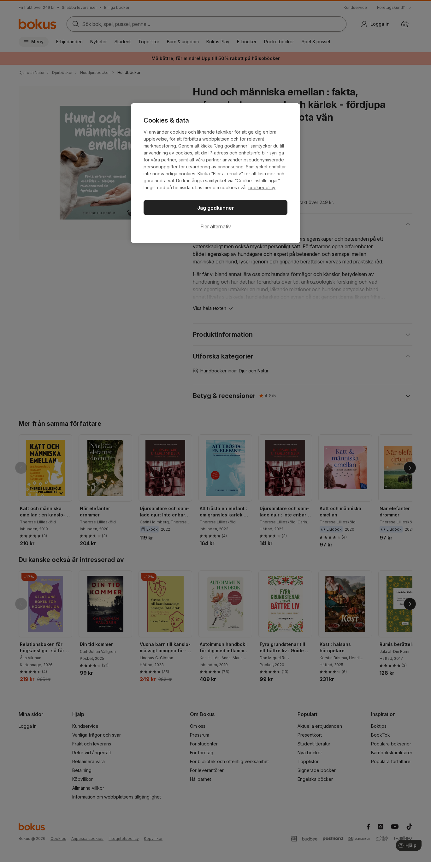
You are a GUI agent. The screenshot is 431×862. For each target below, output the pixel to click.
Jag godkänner (215, 208)
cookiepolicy (261, 187)
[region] (215, 173)
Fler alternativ (215, 226)
